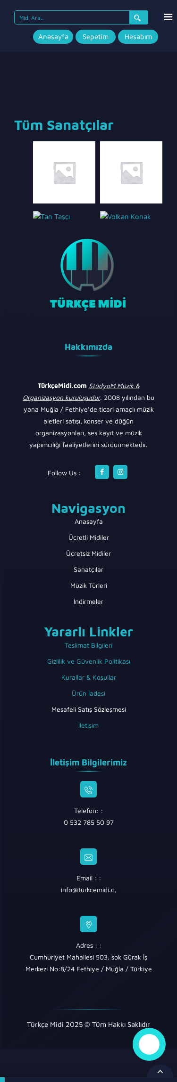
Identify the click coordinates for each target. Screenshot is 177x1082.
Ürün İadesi (88, 693)
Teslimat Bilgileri (88, 645)
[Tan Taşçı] (51, 216)
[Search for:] (81, 17)
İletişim (88, 725)
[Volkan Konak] (125, 216)
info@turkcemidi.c (87, 890)
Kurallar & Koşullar (88, 677)
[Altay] (64, 172)
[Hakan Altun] (131, 172)
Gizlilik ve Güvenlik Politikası (88, 661)
